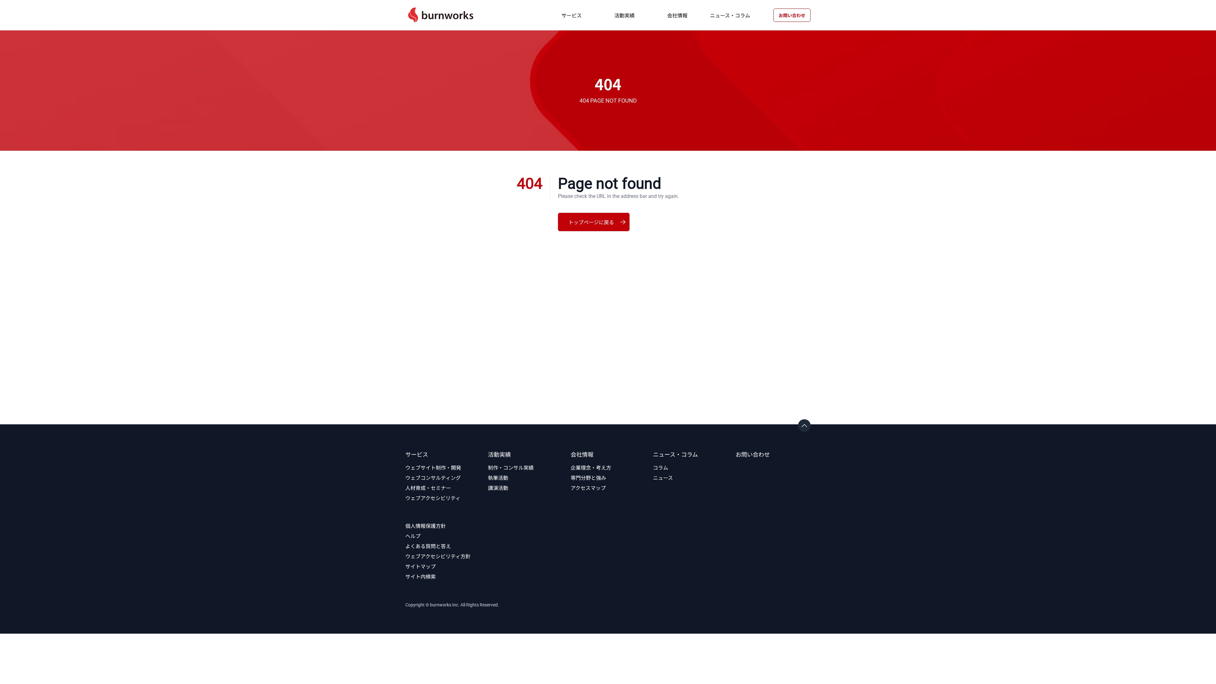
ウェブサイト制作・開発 (433, 467)
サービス (571, 15)
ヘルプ (413, 536)
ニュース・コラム (730, 15)
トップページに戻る (591, 222)
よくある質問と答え (428, 546)
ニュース (663, 477)
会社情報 (677, 15)
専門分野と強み (588, 477)
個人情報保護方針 (425, 525)
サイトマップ (420, 566)
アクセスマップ (588, 487)
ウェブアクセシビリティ (432, 498)
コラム (660, 467)
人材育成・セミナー (428, 487)
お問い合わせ (792, 15)
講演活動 (498, 487)
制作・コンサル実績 (511, 467)
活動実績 (624, 15)
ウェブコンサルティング (433, 477)
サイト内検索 (420, 576)
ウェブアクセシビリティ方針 (438, 556)
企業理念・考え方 (591, 467)
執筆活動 (498, 477)
